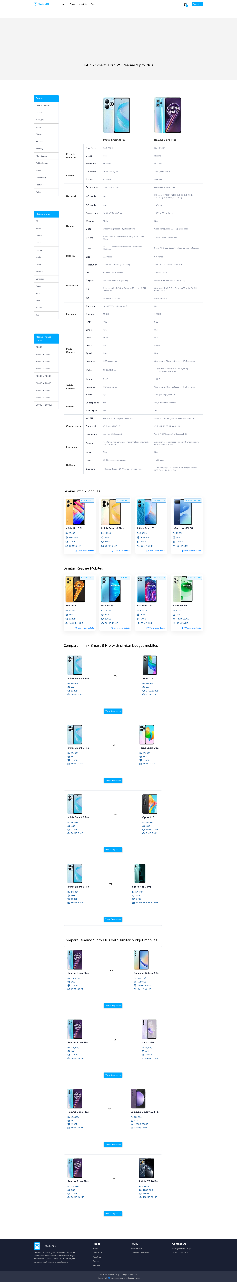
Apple (38, 228)
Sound (38, 170)
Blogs (72, 4)
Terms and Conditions (139, 1252)
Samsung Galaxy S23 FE (144, 1112)
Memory (39, 148)
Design (39, 127)
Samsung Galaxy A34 (146, 973)
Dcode (39, 235)
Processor (40, 141)
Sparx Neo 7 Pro (141, 886)
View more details (86, 551)
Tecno (38, 293)
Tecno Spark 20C (148, 748)
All (37, 221)
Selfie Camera (42, 163)
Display (39, 134)
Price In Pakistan (43, 105)
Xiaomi (39, 307)
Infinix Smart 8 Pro (114, 140)
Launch (39, 112)
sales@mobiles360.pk (182, 1248)
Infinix (38, 257)
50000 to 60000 (43, 376)
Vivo (38, 300)
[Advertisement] (118, 44)
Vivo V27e (148, 1042)
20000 (39, 347)
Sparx (38, 286)
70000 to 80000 (43, 390)
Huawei (39, 250)
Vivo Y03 (147, 678)
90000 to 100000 (44, 405)
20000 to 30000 (43, 354)
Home (63, 4)
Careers (94, 4)
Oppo (38, 264)
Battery (39, 192)
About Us (83, 4)
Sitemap (96, 1265)
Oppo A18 (148, 817)
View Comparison (113, 711)
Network (40, 119)
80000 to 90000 (43, 397)
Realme (39, 271)
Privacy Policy (136, 1248)
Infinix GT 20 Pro (148, 1181)
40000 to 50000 (43, 368)
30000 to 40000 (43, 361)
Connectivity (41, 177)
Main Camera (41, 156)
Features (40, 184)
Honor (38, 242)
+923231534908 (180, 1252)
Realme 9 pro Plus (165, 140)
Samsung (40, 279)
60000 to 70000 (43, 383)
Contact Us (197, 4)
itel (37, 315)
